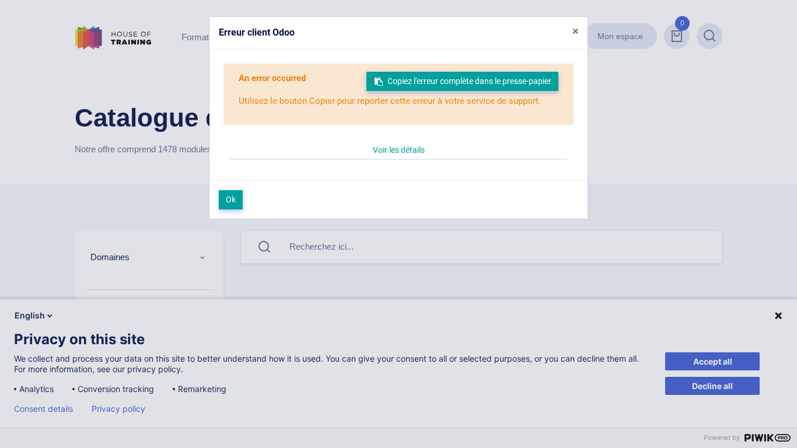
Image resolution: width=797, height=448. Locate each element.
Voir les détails (399, 150)
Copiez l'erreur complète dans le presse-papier (469, 81)
